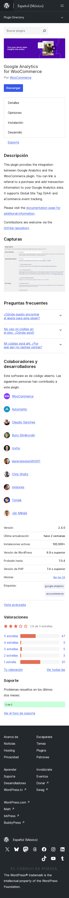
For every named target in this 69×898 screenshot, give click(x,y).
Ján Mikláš (19, 513)
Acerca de (11, 737)
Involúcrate (44, 769)
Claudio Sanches (23, 422)
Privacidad (11, 757)
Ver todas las (56, 670)
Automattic (19, 409)
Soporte (13, 142)
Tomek (17, 500)
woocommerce (55, 593)
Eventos (42, 776)
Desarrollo (15, 132)
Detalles (13, 103)
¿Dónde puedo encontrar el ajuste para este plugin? (22, 316)
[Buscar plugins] (44, 31)
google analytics (54, 586)
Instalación (15, 122)
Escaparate (44, 737)
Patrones (42, 757)
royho (16, 448)
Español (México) (25, 840)
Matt (9, 809)
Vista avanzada (15, 605)
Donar (42, 783)
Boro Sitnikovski (23, 435)
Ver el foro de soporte (19, 713)
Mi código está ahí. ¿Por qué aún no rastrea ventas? (23, 345)
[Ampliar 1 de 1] (60, 250)
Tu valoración (13, 670)
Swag (42, 790)
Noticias (9, 743)
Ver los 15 (59, 577)
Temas (41, 743)
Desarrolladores (15, 783)
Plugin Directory (14, 17)
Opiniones (15, 113)
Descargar (13, 88)
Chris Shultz (20, 474)
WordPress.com (17, 802)
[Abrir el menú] (63, 5)
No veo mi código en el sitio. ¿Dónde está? (19, 331)
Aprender (10, 769)
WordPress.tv (15, 790)
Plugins (41, 750)
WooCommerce (20, 77)
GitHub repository (16, 228)
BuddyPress (14, 822)
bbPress (11, 816)
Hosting (9, 750)
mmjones (18, 487)
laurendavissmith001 (26, 461)
